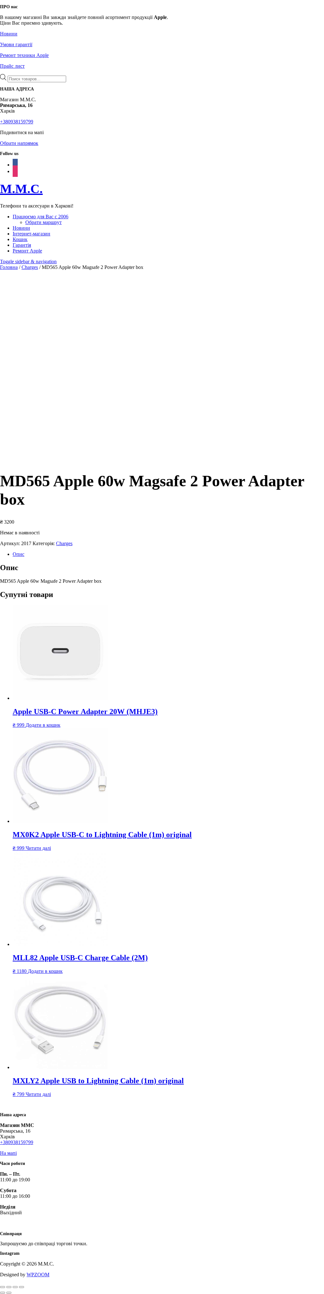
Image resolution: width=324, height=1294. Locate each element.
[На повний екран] (8, 1287)
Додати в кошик (43, 725)
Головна (9, 267)
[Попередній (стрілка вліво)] (2, 1293)
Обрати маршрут (43, 222)
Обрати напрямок (19, 143)
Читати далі (38, 848)
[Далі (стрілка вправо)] (8, 1293)
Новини (8, 33)
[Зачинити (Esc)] (21, 1287)
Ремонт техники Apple (24, 55)
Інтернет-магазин (31, 233)
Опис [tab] (18, 554)
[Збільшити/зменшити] (2, 1287)
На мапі (8, 1153)
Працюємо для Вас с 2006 (40, 216)
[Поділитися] (15, 1287)
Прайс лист (12, 66)
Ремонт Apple (27, 250)
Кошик (20, 239)
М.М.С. (21, 189)
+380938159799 (16, 121)
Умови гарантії (16, 44)
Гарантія (22, 245)
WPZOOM (38, 1274)
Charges (30, 267)
